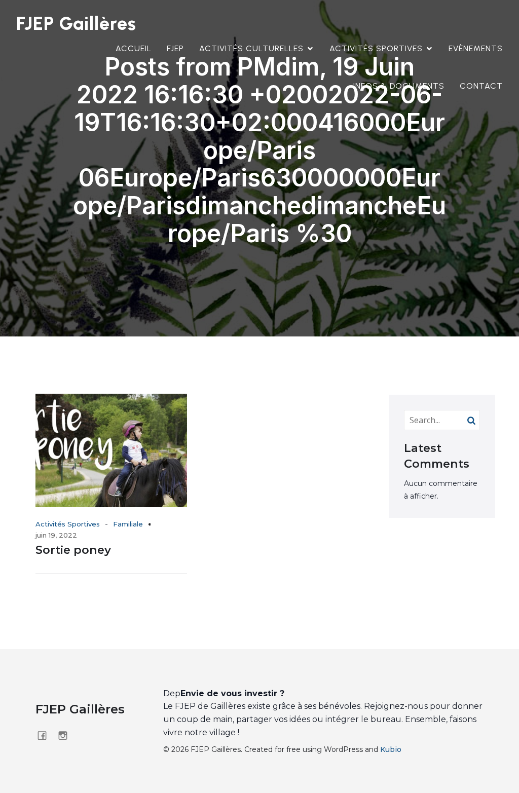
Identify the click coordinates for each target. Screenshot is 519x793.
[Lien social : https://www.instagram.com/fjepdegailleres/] (66, 735)
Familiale (128, 524)
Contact (481, 86)
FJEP (175, 48)
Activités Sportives (67, 524)
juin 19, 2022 (56, 535)
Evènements (476, 48)
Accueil (134, 48)
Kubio (390, 749)
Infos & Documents (398, 86)
